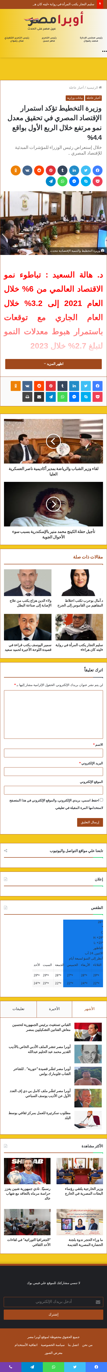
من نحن (87, 1345)
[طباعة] (27, 397)
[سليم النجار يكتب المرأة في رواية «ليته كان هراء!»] (79, 627)
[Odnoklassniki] (16, 170)
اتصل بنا (73, 1345)
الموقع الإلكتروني (91, 782)
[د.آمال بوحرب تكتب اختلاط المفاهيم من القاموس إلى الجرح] (79, 582)
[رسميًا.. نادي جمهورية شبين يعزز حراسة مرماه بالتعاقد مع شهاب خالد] (27, 1171)
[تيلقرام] (51, 181)
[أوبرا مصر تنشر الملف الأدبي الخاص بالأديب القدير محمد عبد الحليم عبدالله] (88, 1054)
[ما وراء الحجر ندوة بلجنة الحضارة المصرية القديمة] (79, 1222)
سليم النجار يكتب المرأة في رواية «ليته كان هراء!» (61, 4)
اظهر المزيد (54, 364)
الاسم (98, 744)
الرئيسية (93, 87)
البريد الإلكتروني (91, 763)
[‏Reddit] (39, 170)
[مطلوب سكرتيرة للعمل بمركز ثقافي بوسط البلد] (88, 1120)
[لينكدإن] (74, 170)
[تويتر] (86, 170)
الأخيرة (54, 1009)
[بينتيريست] (51, 170)
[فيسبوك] (98, 170)
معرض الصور (53, 1353)
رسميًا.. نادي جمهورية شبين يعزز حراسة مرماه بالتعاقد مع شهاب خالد (28, 1193)
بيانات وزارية (75, 98)
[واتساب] (62, 181)
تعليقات (18, 1009)
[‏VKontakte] (27, 170)
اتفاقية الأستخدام (26, 1345)
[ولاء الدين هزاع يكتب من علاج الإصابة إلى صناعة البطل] (28, 582)
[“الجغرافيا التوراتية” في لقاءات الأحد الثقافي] (27, 1222)
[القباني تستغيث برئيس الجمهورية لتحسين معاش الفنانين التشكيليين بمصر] (88, 1032)
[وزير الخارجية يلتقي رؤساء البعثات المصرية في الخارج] (79, 1171)
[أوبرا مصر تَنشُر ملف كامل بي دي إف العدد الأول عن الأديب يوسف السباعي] (88, 1098)
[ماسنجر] (74, 181)
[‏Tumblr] (62, 170)
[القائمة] (104, 51)
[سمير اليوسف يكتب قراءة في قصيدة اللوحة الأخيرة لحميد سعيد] (28, 627)
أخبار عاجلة (76, 87)
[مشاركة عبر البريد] (39, 397)
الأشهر (89, 1009)
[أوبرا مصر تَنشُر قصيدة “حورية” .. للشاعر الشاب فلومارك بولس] (88, 1076)
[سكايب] (86, 181)
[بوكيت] (98, 181)
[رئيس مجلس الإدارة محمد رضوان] (53, 27)
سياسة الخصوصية (53, 1345)
